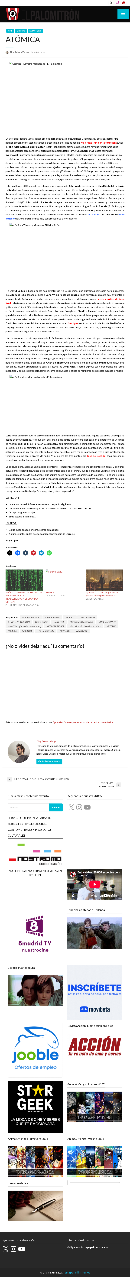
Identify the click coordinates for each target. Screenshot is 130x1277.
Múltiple (12, 630)
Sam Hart (27, 630)
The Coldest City (45, 630)
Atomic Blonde (52, 617)
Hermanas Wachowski (81, 621)
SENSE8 (50, 592)
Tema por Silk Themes (76, 1272)
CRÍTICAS (21, 31)
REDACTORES (35, 31)
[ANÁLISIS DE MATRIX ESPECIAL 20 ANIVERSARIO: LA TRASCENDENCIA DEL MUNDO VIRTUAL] (24, 580)
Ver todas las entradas (49, 761)
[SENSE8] (64, 580)
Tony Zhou (65, 630)
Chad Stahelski (87, 617)
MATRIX (111, 626)
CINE (10, 31)
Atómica (69, 617)
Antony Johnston (30, 617)
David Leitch (41, 621)
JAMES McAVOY (107, 621)
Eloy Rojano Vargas (19, 52)
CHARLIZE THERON (19, 621)
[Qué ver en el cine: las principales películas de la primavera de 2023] (104, 580)
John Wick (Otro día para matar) (24, 626)
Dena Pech (59, 621)
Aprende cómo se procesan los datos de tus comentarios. (83, 722)
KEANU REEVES (55, 626)
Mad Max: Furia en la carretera (85, 626)
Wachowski (82, 630)
